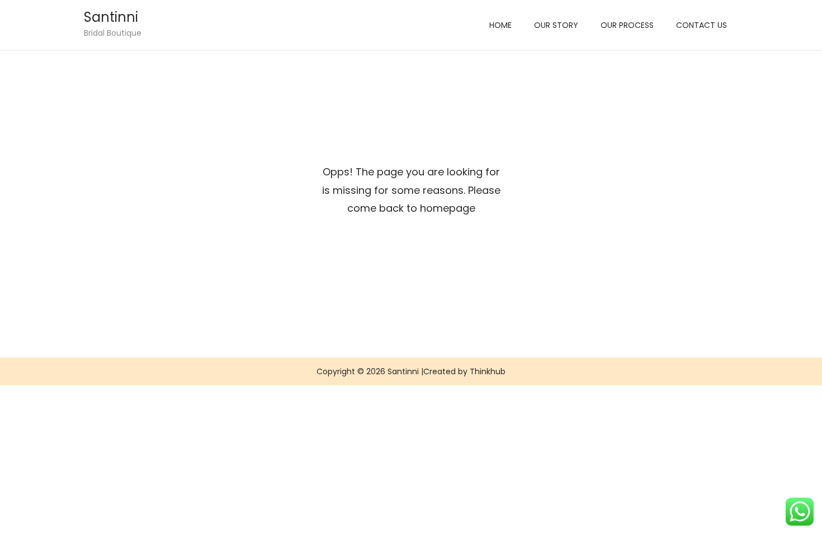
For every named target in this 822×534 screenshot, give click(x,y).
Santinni (111, 17)
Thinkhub (488, 371)
